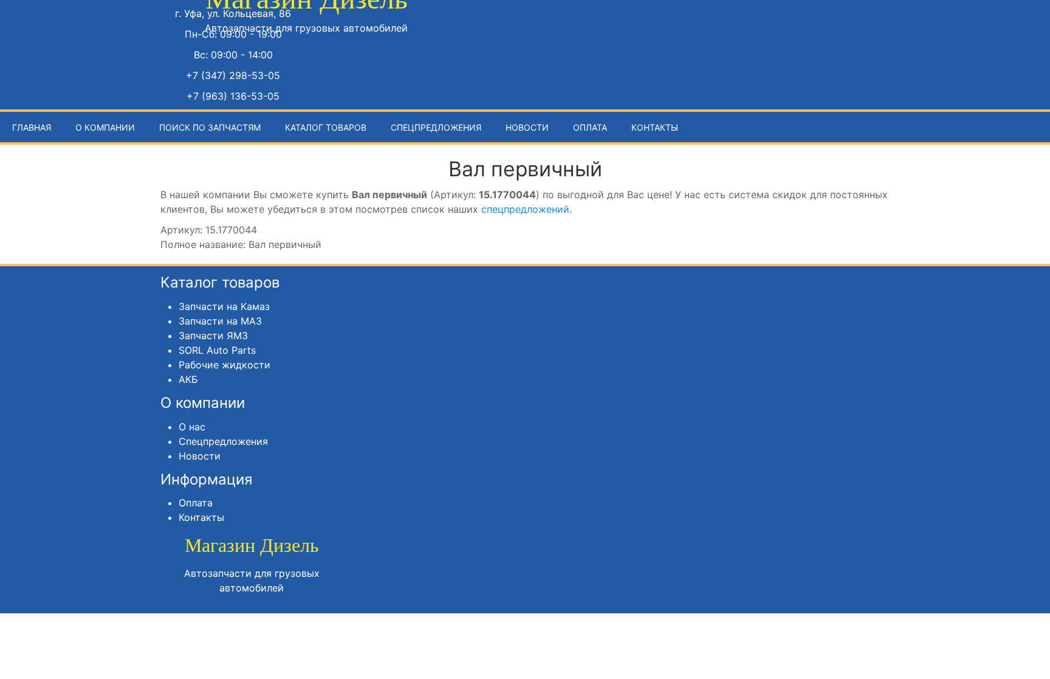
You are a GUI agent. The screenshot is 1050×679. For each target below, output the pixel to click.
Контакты (654, 127)
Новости (527, 127)
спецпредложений (525, 209)
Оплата (590, 127)
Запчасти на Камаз (224, 306)
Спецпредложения (436, 127)
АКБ (188, 379)
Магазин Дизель (252, 545)
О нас (192, 427)
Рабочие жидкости (224, 365)
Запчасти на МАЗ (220, 321)
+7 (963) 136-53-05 (233, 96)
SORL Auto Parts (217, 350)
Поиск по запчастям (210, 127)
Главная (31, 127)
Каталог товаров (325, 127)
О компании (105, 127)
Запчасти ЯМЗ (213, 335)
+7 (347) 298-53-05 (233, 75)
